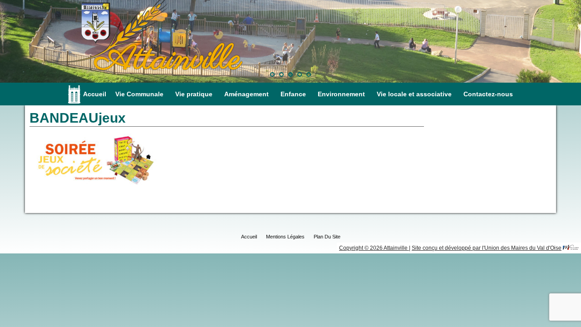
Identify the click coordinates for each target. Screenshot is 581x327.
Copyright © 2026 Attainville (374, 248)
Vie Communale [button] (139, 94)
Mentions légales (285, 236)
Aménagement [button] (246, 94)
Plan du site (327, 236)
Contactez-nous (488, 94)
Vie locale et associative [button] (414, 94)
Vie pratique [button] (193, 94)
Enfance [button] (293, 94)
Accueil (94, 94)
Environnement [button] (341, 94)
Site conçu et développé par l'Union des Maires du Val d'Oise (486, 248)
